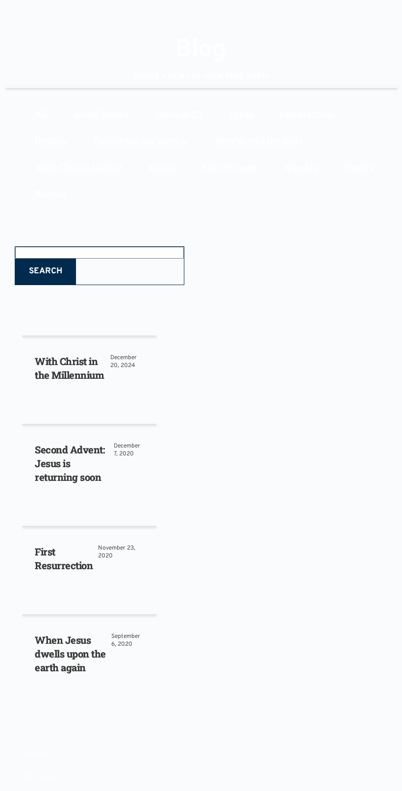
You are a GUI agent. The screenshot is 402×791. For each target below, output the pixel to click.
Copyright (37, 730)
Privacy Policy (39, 773)
